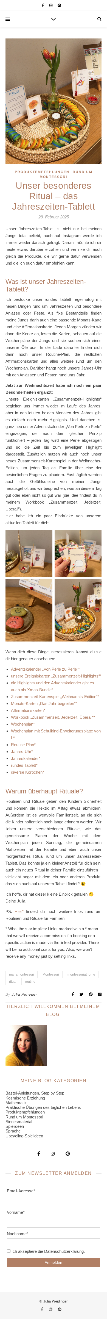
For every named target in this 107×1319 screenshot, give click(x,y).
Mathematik (16, 1102)
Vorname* (16, 1212)
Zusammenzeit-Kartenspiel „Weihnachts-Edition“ (54, 696)
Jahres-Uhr (21, 751)
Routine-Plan (22, 744)
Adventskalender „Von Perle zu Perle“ (44, 669)
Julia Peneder (24, 994)
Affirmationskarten (27, 710)
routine (30, 982)
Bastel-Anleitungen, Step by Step (34, 1093)
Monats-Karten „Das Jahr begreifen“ (43, 703)
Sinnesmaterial (18, 1121)
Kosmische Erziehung (25, 1098)
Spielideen (14, 1126)
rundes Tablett (23, 765)
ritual (12, 982)
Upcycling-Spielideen (24, 1136)
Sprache (13, 1131)
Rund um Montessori (24, 1117)
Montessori (51, 974)
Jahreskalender (25, 758)
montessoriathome (81, 974)
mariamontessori (21, 974)
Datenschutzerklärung (64, 1251)
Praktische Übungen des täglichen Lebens (43, 1107)
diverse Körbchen (27, 772)
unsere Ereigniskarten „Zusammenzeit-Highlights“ (55, 676)
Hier (18, 911)
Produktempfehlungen (42, 172)
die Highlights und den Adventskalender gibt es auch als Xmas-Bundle (52, 686)
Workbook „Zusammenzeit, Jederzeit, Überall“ (52, 717)
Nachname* (17, 1233)
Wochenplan (22, 724)
